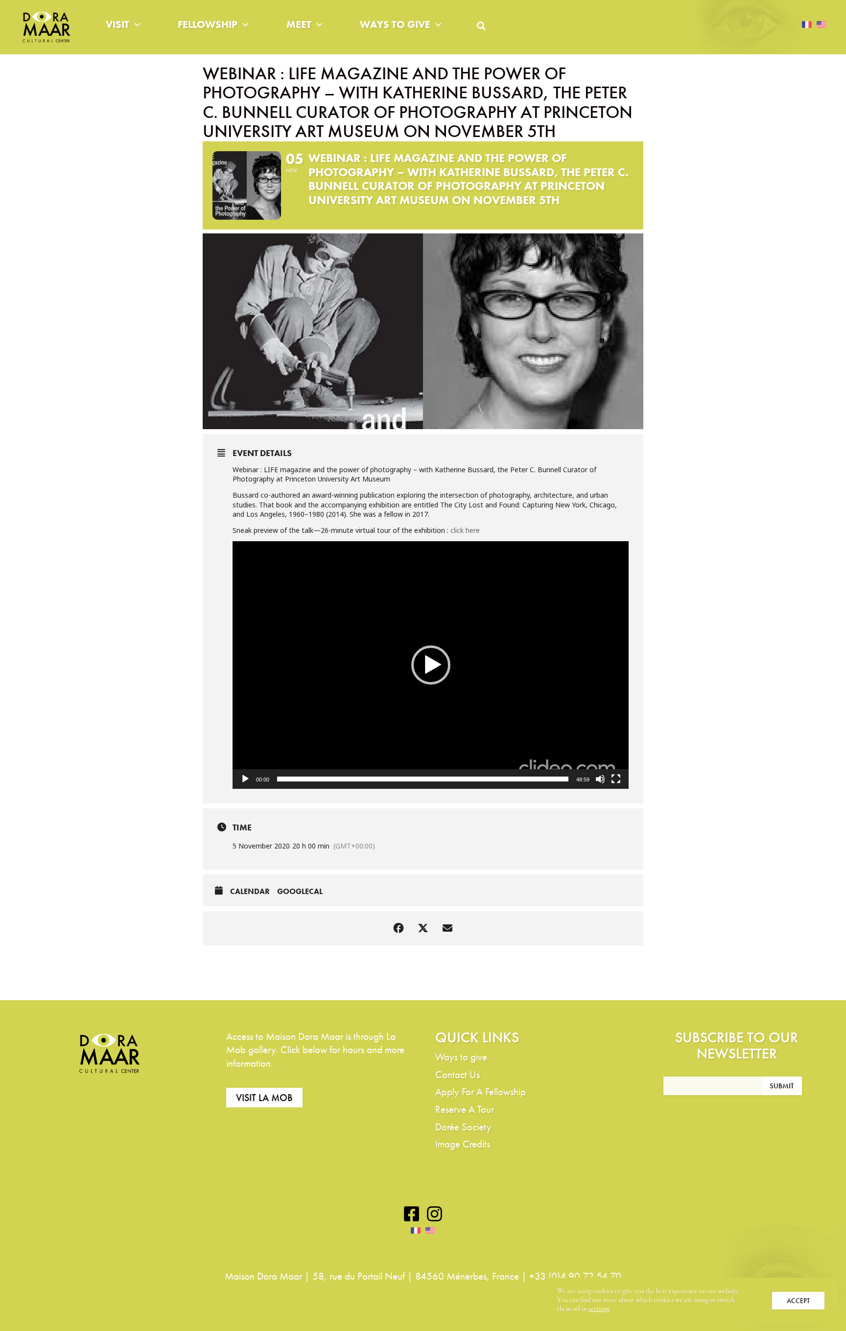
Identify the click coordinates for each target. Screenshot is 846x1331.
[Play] (245, 779)
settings (599, 1309)
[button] (135, 24)
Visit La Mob (264, 1097)
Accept (798, 1300)
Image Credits (462, 1144)
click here (465, 530)
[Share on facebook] (398, 928)
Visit (117, 24)
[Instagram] (434, 1213)
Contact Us (457, 1074)
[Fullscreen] (616, 779)
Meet (298, 24)
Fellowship (207, 24)
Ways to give (395, 24)
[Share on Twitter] (423, 928)
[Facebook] (411, 1213)
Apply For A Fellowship (480, 1091)
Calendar (250, 891)
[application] (431, 665)
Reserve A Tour (464, 1109)
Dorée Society (463, 1127)
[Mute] (600, 779)
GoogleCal (300, 891)
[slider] (422, 779)
